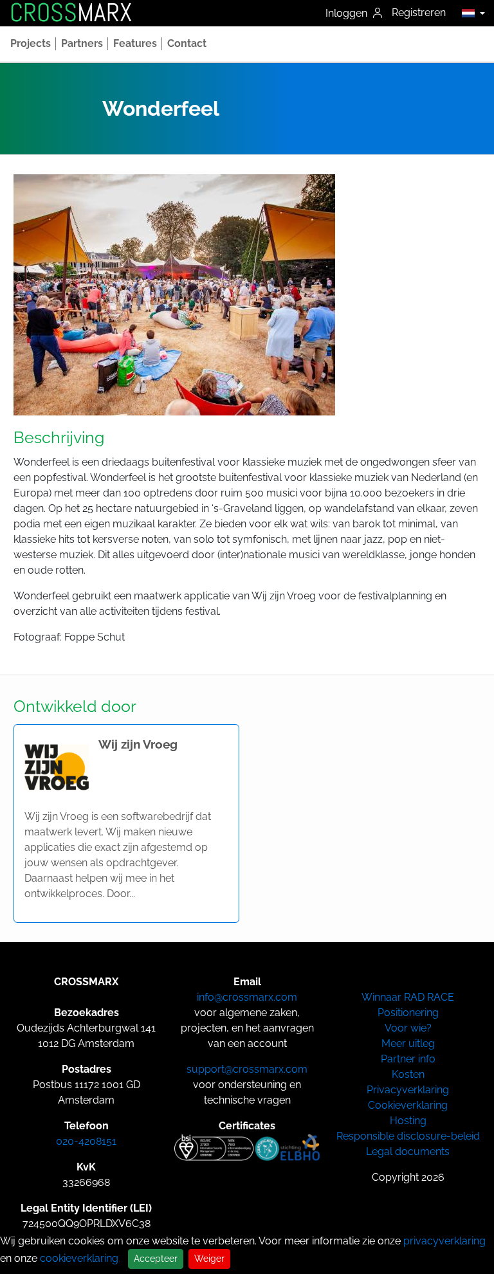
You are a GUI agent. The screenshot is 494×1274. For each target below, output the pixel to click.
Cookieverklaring (408, 1105)
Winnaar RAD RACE (407, 997)
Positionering (408, 1012)
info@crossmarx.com (247, 997)
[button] (469, 13)
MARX (71, 13)
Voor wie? (408, 1028)
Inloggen (347, 13)
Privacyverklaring (408, 1090)
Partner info (408, 1059)
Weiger (209, 1258)
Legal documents (408, 1151)
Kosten (408, 1074)
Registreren (419, 12)
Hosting (408, 1121)
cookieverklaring (79, 1258)
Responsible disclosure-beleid (408, 1136)
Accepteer (156, 1258)
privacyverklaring (444, 1241)
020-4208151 (86, 1141)
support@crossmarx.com (247, 1069)
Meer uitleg (408, 1043)
